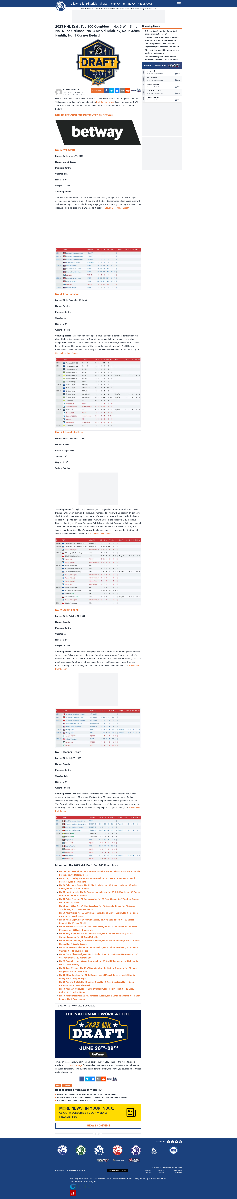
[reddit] (127, 90)
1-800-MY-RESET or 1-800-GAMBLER (110, 1178)
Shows (103, 4)
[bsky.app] (117, 90)
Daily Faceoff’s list (105, 102)
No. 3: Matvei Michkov (69, 433)
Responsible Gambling (177, 1172)
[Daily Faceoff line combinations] (133, 90)
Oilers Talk (77, 4)
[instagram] (172, 1141)
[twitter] (111, 90)
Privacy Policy (148, 1172)
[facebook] (106, 90)
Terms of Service (161, 1172)
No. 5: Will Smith (65, 150)
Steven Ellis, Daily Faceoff (117, 207)
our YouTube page (74, 1065)
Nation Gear (144, 4)
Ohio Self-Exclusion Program (83, 1181)
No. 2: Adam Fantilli (67, 610)
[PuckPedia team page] (138, 90)
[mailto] (122, 90)
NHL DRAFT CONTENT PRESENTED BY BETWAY (84, 115)
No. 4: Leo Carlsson (67, 294)
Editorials (91, 4)
